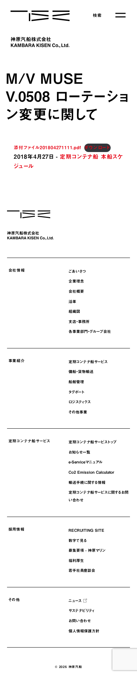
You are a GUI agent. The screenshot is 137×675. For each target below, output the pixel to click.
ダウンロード (97, 147)
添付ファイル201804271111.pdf (47, 147)
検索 (97, 15)
